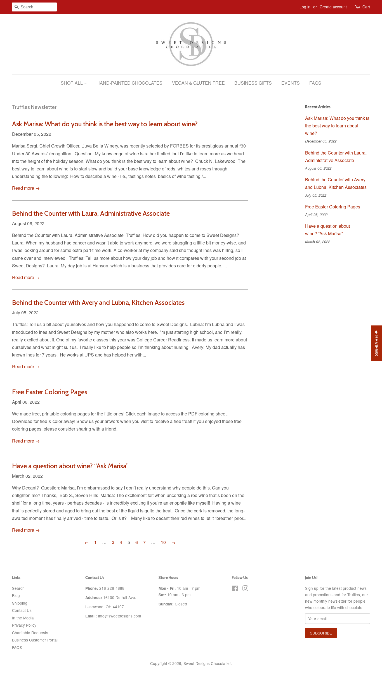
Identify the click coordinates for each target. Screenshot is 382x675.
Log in (305, 6)
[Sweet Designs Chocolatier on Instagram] (245, 589)
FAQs (315, 83)
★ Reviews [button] (376, 343)
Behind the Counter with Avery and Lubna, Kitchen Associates (98, 302)
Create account (333, 6)
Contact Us (22, 610)
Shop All (72, 83)
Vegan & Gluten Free (198, 83)
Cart (366, 6)
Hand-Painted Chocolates (129, 83)
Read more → (26, 188)
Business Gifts (253, 83)
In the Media (23, 618)
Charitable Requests (30, 632)
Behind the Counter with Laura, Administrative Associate (91, 213)
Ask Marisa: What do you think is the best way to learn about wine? (105, 124)
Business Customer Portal (35, 640)
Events (290, 83)
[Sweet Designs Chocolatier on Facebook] (235, 589)
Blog (16, 595)
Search (18, 588)
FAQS (17, 647)
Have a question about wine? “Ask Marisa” (71, 466)
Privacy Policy (24, 625)
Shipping (19, 603)
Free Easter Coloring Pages (49, 392)
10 (163, 542)
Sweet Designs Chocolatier (207, 663)
